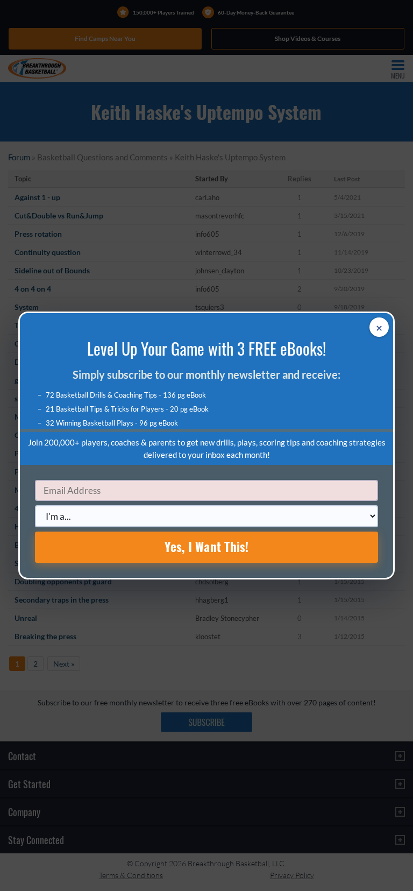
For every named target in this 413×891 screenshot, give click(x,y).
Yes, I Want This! (207, 547)
